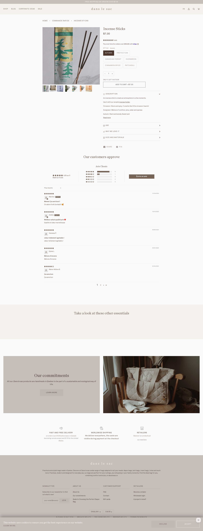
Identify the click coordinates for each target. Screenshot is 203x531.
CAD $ (107, 511)
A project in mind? (140, 499)
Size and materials (115, 137)
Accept (188, 524)
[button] (108, 40)
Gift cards (106, 499)
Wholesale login (139, 495)
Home (45, 21)
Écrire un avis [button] (141, 176)
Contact (106, 495)
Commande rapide (60, 21)
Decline (163, 524)
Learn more (51, 392)
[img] (49, 193)
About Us (76, 492)
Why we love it (112, 131)
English (95, 511)
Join (64, 500)
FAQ (104, 492)
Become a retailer (140, 492)
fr (184, 9)
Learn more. (9, 526)
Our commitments (79, 495)
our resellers (142, 439)
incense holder (124, 102)
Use (107, 125)
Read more (107, 117)
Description (112, 94)
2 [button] (100, 285)
